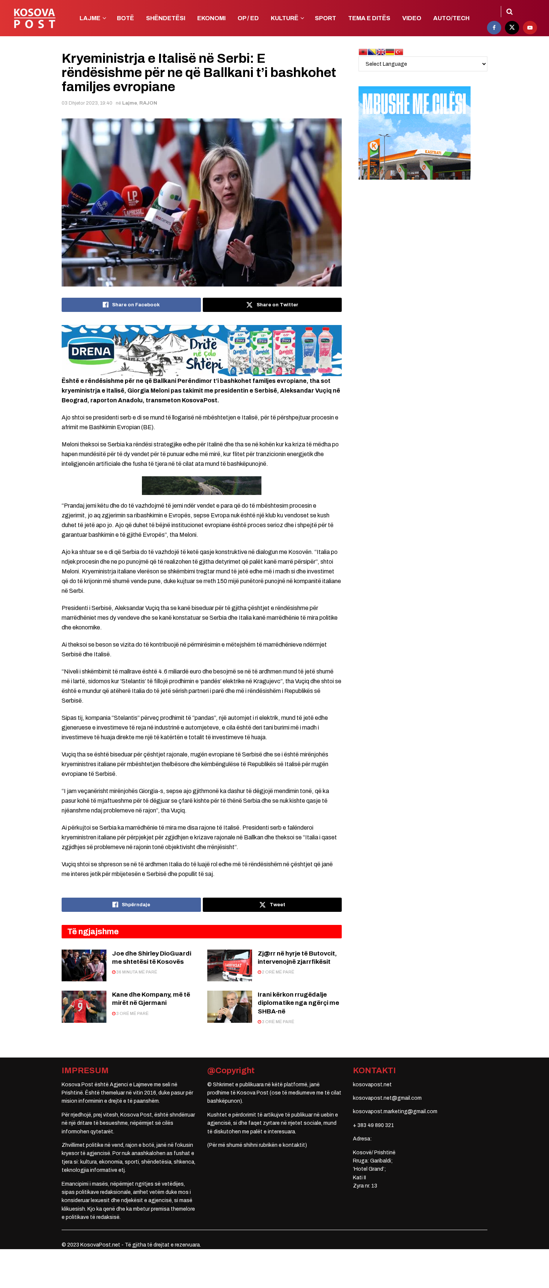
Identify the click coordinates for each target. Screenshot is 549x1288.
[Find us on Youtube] (530, 27)
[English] (380, 52)
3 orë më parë (132, 1013)
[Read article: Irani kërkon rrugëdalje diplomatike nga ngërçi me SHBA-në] (229, 1007)
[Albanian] (363, 52)
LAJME (90, 18)
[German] (389, 52)
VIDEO (411, 18)
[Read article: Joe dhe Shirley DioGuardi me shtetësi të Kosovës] (84, 966)
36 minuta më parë (136, 972)
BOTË (125, 18)
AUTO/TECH (451, 18)
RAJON (148, 103)
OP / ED (248, 18)
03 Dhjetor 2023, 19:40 (87, 103)
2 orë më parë (277, 972)
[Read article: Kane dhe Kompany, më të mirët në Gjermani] (84, 1007)
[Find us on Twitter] (512, 27)
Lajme (129, 103)
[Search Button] (509, 11)
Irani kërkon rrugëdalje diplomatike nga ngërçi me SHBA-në (298, 1003)
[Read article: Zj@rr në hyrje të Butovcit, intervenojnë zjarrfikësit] (229, 966)
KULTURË (284, 18)
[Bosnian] (371, 52)
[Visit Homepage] (34, 18)
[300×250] (415, 133)
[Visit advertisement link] (202, 350)
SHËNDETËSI (165, 18)
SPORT (325, 18)
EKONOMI (211, 18)
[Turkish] (398, 52)
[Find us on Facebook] (494, 27)
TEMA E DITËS (369, 18)
